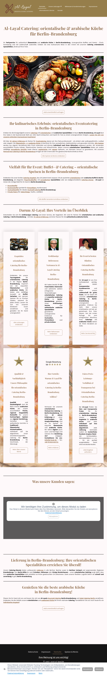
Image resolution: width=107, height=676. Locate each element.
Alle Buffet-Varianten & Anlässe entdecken (53, 199)
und (28, 143)
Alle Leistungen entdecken (19, 323)
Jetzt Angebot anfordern (88, 451)
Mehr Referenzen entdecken (53, 333)
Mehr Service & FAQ (88, 333)
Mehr (40, 673)
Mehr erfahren (53, 448)
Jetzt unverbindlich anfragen (53, 112)
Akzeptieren (53, 516)
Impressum (31, 673)
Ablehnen (99, 669)
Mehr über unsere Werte (19, 450)
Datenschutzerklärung (53, 513)
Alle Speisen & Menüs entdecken (53, 156)
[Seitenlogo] (19, 8)
